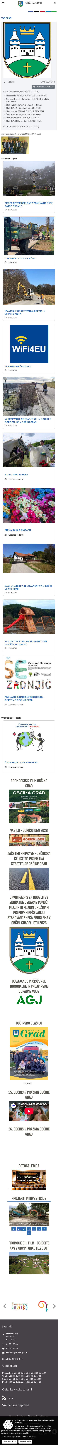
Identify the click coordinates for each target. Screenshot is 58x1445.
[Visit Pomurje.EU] (27, 1306)
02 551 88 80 (12, 1344)
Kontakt (7, 1326)
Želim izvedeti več (9, 1442)
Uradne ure (9, 1365)
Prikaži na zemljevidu (44, 86)
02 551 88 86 (12, 1348)
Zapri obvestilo (25, 1442)
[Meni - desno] (55, 3)
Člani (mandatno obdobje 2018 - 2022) (21, 126)
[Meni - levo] (3, 3)
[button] (12, 1180)
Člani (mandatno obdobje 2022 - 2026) (21, 91)
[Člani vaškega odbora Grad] (15, 145)
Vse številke (28, 1083)
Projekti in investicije (29, 1198)
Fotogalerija (29, 1166)
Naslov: (11, 82)
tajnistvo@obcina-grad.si (16, 1352)
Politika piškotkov (29, 1436)
